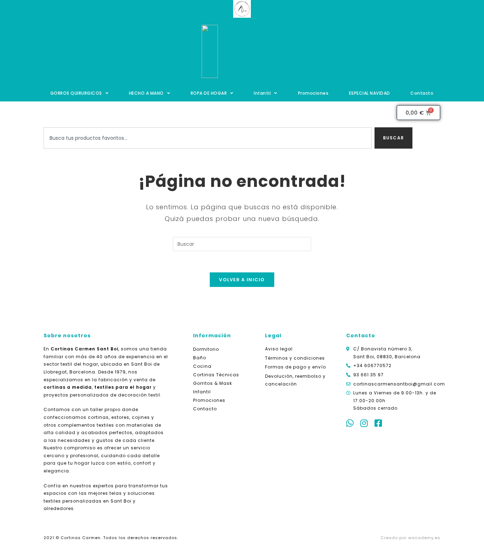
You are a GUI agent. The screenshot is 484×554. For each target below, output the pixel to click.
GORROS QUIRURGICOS (76, 93)
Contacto (421, 93)
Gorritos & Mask (212, 383)
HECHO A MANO (146, 93)
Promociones (313, 93)
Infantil (262, 93)
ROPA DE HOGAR (209, 93)
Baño (199, 358)
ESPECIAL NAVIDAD (369, 93)
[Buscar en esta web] (242, 243)
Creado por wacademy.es (410, 538)
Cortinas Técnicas (216, 375)
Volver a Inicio (242, 279)
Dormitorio (206, 349)
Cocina (202, 366)
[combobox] (208, 138)
